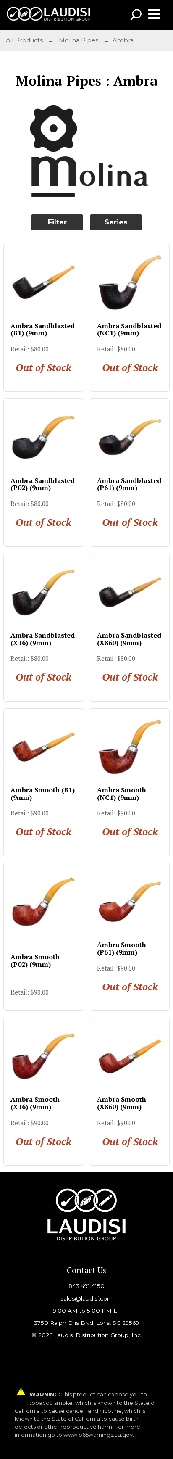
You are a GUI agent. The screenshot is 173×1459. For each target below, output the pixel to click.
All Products (24, 40)
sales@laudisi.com (86, 1298)
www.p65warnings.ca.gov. (98, 1435)
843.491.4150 (86, 1285)
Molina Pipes (78, 40)
